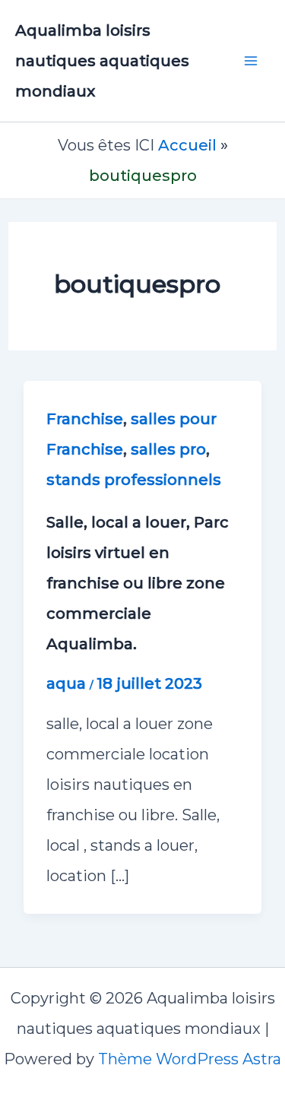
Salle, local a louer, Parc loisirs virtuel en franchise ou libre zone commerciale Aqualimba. (137, 583)
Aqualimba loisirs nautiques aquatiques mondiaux (102, 60)
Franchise (84, 419)
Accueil (187, 145)
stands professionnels (133, 480)
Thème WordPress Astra (189, 1059)
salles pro (168, 449)
